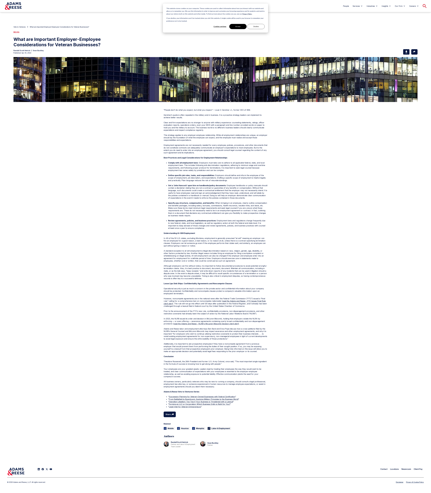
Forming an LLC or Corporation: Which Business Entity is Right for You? (199, 404)
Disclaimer (399, 482)
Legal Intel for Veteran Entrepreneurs (185, 407)
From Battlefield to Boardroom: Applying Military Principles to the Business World (203, 399)
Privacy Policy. (247, 14)
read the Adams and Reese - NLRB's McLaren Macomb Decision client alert (206, 324)
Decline (256, 26)
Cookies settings (219, 26)
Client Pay (418, 469)
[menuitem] (346, 6)
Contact (383, 469)
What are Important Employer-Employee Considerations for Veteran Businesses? (59, 27)
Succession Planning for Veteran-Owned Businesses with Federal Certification (202, 397)
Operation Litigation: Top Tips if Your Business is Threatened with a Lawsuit (201, 402)
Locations (394, 469)
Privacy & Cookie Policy (415, 482)
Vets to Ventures (19, 27)
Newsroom (406, 469)
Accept (238, 26)
